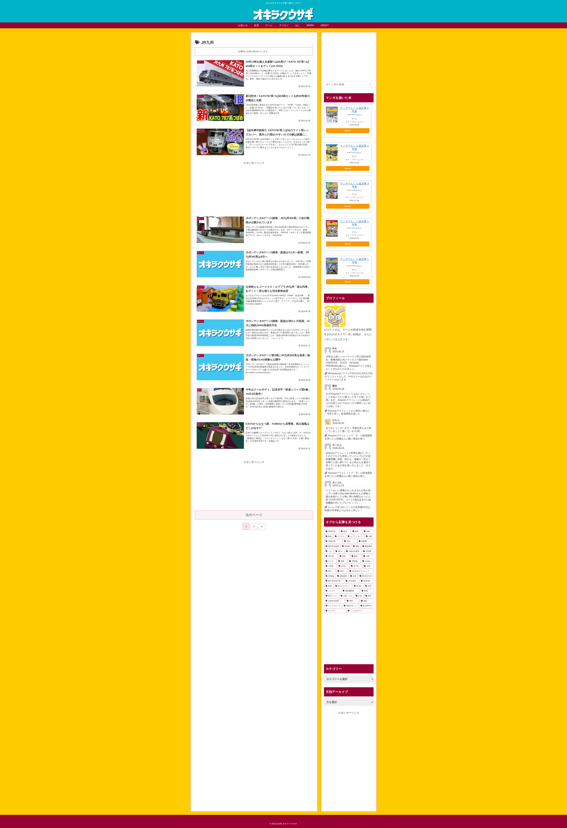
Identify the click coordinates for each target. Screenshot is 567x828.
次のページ (254, 515)
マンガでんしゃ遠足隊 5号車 (354, 110)
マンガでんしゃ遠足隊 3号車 (354, 185)
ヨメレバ (358, 114)
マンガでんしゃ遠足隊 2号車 (354, 223)
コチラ (341, 339)
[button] (370, 84)
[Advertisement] (254, 186)
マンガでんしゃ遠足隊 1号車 (354, 261)
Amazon (347, 130)
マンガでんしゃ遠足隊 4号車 (354, 147)
